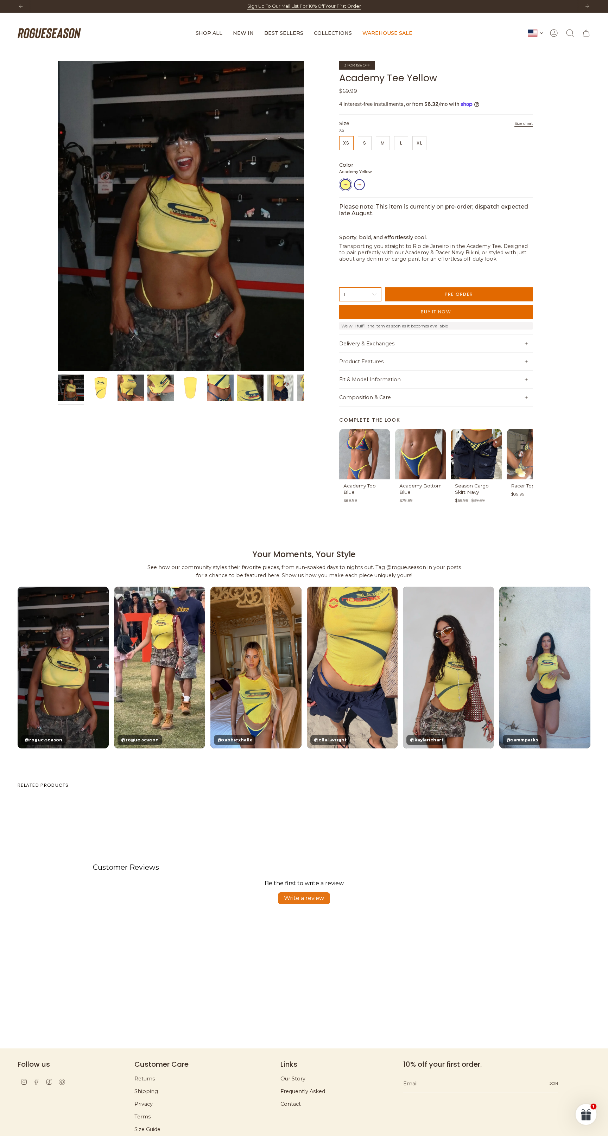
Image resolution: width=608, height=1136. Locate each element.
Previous (58, 216)
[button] (209, 33)
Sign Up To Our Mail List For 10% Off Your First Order (304, 6)
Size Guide (147, 1129)
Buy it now (436, 311)
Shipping (146, 1091)
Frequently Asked (302, 1091)
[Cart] (586, 33)
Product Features (361, 361)
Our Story (292, 1079)
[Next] (587, 6)
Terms (142, 1116)
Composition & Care (365, 397)
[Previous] (21, 6)
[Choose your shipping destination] (535, 33)
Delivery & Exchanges (366, 343)
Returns (144, 1079)
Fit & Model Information (370, 379)
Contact (290, 1104)
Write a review (304, 898)
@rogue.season (406, 567)
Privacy (143, 1104)
